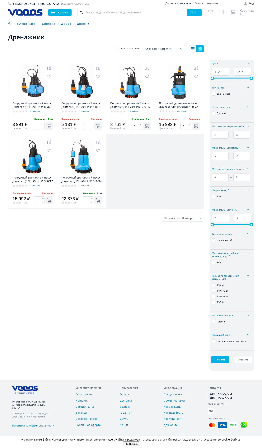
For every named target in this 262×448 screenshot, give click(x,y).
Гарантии (126, 412)
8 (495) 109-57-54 (24, 4)
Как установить (174, 419)
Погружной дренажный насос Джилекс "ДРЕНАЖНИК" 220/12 (130, 105)
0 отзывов (35, 111)
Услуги (124, 419)
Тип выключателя (222, 234)
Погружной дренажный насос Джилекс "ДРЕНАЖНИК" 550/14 (81, 179)
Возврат (125, 406)
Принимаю (131, 444)
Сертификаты (85, 406)
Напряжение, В (220, 190)
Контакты (212, 3)
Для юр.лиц (171, 425)
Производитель (221, 107)
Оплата (199, 3)
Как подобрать (173, 412)
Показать (220, 359)
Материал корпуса (222, 315)
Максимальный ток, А (224, 209)
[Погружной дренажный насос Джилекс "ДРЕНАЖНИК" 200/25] (179, 99)
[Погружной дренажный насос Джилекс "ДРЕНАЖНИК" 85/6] (32, 99)
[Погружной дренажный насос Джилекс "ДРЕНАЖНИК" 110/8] (81, 99)
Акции (124, 425)
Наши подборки (221, 334)
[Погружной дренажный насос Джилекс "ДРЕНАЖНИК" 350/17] (32, 173)
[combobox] (164, 48)
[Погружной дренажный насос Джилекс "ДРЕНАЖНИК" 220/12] (130, 99)
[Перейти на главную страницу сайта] (25, 14)
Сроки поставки (174, 400)
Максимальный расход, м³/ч (228, 126)
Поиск (194, 12)
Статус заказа (173, 394)
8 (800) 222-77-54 (48, 4)
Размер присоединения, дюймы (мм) (226, 277)
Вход (251, 3)
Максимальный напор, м (226, 147)
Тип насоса (218, 87)
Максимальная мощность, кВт (229, 169)
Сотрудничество (86, 419)
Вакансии (82, 412)
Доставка (126, 400)
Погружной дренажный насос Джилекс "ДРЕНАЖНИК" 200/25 (179, 105)
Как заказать (172, 406)
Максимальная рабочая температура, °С (225, 255)
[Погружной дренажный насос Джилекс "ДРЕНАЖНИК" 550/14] (81, 173)
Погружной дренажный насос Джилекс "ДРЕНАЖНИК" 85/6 (32, 105)
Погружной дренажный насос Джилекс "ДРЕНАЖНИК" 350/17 (32, 179)
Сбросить (243, 359)
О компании (84, 394)
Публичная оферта (88, 425)
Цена (215, 63)
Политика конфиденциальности (33, 425)
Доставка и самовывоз (178, 3)
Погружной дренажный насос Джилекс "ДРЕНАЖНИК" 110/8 (81, 105)
